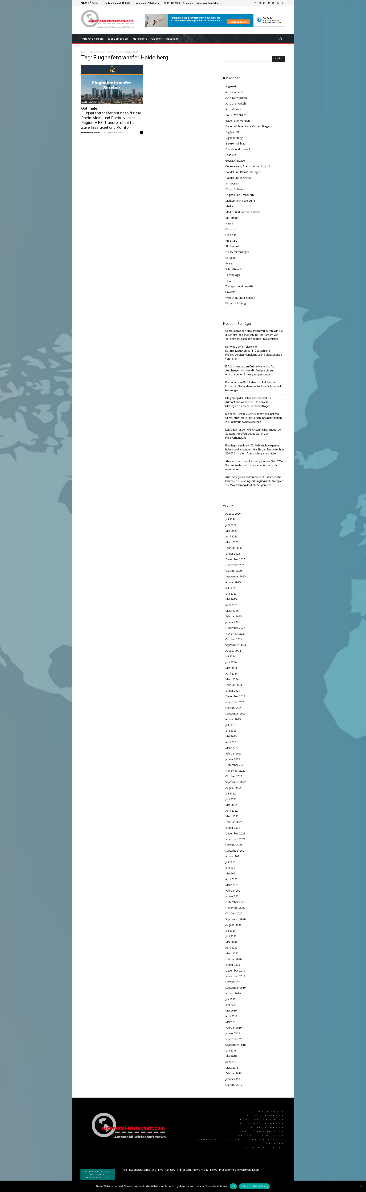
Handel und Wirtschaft (239, 178)
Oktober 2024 (233, 639)
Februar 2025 (233, 616)
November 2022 (235, 770)
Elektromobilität (235, 143)
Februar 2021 (233, 890)
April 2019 (231, 1016)
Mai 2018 (231, 1056)
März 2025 (231, 610)
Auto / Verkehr (89, 102)
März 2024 (231, 679)
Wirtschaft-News (90, 132)
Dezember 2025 (235, 559)
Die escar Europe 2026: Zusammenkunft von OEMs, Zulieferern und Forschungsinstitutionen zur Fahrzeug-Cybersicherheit (253, 417)
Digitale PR (232, 132)
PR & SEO (231, 240)
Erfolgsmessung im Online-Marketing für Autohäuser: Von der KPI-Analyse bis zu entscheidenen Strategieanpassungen (249, 370)
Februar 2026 (233, 548)
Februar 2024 (233, 685)
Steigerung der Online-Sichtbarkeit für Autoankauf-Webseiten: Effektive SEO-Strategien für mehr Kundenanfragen (248, 402)
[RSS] (273, 3)
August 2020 (233, 925)
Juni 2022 (231, 799)
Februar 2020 (233, 959)
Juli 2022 (230, 793)
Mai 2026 (231, 531)
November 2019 (235, 976)
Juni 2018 (231, 1050)
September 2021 (235, 850)
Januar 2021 (232, 896)
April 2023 (231, 742)
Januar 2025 (232, 622)
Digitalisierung (234, 138)
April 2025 (231, 605)
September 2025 (235, 576)
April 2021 (231, 879)
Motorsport (232, 218)
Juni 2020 (231, 936)
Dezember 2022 (235, 765)
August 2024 (233, 650)
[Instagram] (259, 3)
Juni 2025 (231, 593)
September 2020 (235, 919)
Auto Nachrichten (236, 98)
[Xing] (282, 3)
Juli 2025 (230, 588)
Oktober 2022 (233, 776)
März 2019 (231, 1022)
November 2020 (235, 907)
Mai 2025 (231, 599)
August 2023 (233, 719)
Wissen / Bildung (235, 303)
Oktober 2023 (233, 708)
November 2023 (235, 702)
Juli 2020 (230, 930)
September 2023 (235, 713)
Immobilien (232, 183)
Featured (230, 155)
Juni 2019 (231, 1005)
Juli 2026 (230, 519)
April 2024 (231, 673)
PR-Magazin (232, 246)
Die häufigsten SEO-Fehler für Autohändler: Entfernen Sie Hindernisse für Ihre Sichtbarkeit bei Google (253, 386)
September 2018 (235, 1045)
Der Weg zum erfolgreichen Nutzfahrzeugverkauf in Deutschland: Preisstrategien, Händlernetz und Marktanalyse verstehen (253, 352)
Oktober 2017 (233, 1085)
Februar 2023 (233, 753)
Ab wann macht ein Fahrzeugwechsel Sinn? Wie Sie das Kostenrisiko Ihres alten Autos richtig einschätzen (254, 465)
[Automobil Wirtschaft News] (129, 1127)
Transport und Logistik (239, 286)
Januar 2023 (232, 759)
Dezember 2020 (235, 902)
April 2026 (231, 536)
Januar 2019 (232, 1033)
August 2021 (233, 856)
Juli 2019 (230, 999)
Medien (229, 206)
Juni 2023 (231, 730)
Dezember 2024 (235, 628)
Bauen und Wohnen (237, 120)
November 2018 (235, 1039)
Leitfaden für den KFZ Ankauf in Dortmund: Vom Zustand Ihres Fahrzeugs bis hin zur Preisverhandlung (254, 433)
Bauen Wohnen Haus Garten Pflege (247, 126)
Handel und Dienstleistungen (243, 172)
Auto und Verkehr (236, 103)
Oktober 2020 (233, 913)
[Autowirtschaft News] (108, 20)
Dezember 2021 (235, 833)
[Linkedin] (264, 3)
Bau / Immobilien (235, 115)
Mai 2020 (231, 942)
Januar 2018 (232, 1079)
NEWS (229, 223)
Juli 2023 (230, 725)
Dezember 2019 (235, 970)
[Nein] (361, 1186)
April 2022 (231, 810)
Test (228, 280)
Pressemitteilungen (237, 252)
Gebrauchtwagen (235, 160)
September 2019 (235, 987)
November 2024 (235, 633)
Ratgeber (231, 257)
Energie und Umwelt (237, 149)
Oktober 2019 (233, 982)
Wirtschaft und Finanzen (240, 297)
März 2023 (231, 748)
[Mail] (268, 3)
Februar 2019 (233, 1027)
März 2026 (231, 542)
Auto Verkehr (233, 109)
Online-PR (231, 235)
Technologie (233, 275)
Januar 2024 (232, 690)
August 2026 (233, 513)
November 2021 (235, 839)
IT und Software (235, 189)
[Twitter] (278, 3)
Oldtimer (230, 229)
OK (233, 1186)
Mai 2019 (231, 1010)
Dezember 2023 (235, 696)
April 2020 (231, 947)
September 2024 (235, 645)
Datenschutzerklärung (254, 1186)
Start (83, 51)
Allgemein (231, 86)
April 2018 (231, 1062)
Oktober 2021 (233, 845)
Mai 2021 (231, 873)
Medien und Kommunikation (242, 212)
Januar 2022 (232, 828)
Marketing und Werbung (240, 200)
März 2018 (231, 1067)
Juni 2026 (231, 525)
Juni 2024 (231, 662)
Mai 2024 (231, 668)
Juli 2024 (230, 656)
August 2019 (233, 993)
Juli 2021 (230, 862)
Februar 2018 (233, 1073)
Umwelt (230, 292)
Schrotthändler (234, 269)
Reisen (229, 263)
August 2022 (233, 788)
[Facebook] (255, 3)
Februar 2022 (233, 822)
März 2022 (231, 816)
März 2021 (231, 885)
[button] (280, 38)
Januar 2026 (232, 553)
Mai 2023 (231, 736)
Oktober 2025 (233, 570)
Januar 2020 (232, 965)
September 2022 (235, 782)
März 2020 (231, 953)
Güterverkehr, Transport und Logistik (248, 166)
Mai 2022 (231, 805)
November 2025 (235, 565)
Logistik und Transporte (240, 195)
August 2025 (233, 582)
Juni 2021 (231, 867)
